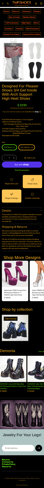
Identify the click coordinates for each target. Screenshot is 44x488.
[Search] (7, 3)
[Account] (36, 3)
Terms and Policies (22, 485)
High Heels (26, 23)
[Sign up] (38, 448)
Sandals (19, 29)
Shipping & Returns (14, 226)
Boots (36, 23)
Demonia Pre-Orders (31, 34)
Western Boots (29, 17)
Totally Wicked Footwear (17, 478)
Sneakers (8, 29)
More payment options (22, 170)
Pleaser (37, 11)
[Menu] (2, 3)
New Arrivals (14, 17)
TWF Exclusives (11, 23)
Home (6, 11)
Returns (16, 11)
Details (6, 210)
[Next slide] (39, 281)
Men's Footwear (32, 29)
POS (27, 478)
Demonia (26, 11)
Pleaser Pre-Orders (11, 34)
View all (41, 351)
